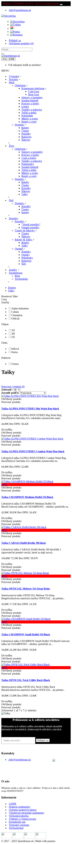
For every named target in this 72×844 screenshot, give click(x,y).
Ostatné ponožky (30, 227)
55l (13, 337)
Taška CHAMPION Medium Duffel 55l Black (27, 497)
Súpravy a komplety (32, 97)
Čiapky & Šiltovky (25, 230)
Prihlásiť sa (42, 740)
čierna (14, 352)
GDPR (12, 803)
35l (13, 330)
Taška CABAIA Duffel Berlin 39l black (23, 543)
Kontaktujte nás (17, 821)
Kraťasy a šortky (30, 103)
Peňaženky (27, 257)
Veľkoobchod (16, 828)
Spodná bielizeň (29, 100)
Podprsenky (27, 164)
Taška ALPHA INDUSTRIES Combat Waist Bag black (32, 451)
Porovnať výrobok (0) (13, 386)
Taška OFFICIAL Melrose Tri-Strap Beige (25, 588)
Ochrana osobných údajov (23, 809)
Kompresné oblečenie (33, 88)
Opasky (25, 254)
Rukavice (26, 136)
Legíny (25, 106)
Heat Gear (33, 94)
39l (13, 333)
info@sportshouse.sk (20, 759)
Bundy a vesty (29, 121)
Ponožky (26, 133)
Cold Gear (33, 91)
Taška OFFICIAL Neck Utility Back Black (25, 680)
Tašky (24, 194)
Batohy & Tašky (24, 239)
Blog (17, 275)
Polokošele (27, 115)
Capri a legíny (28, 158)
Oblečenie (20, 85)
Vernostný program (19, 825)
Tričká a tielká (28, 112)
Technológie (21, 278)
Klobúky (26, 251)
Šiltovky (25, 139)
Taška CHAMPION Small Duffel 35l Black (25, 634)
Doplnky (20, 124)
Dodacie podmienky (19, 806)
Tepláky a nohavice (31, 109)
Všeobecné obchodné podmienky (26, 812)
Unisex (15, 363)
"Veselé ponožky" (31, 224)
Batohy (25, 127)
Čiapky (25, 130)
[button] (8, 15)
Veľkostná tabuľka (19, 815)
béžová (15, 348)
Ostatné (19, 248)
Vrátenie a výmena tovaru (22, 818)
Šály (23, 263)
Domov (12, 287)
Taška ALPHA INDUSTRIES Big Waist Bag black (30, 408)
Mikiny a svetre (29, 118)
